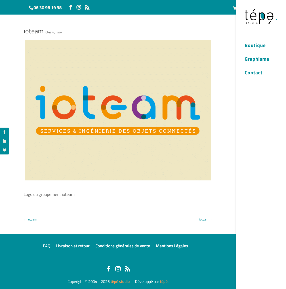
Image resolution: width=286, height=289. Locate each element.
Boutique (255, 46)
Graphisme (257, 59)
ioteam (49, 32)
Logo (58, 32)
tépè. (164, 281)
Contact (254, 73)
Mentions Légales (172, 245)
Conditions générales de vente (122, 245)
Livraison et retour (73, 245)
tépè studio (120, 281)
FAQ (46, 245)
